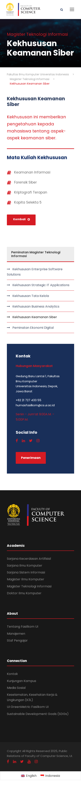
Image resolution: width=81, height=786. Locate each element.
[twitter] (30, 440)
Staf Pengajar (17, 640)
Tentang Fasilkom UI (22, 626)
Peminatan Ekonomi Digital (33, 327)
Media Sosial (16, 688)
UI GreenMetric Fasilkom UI (28, 707)
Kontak (12, 674)
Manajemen (16, 633)
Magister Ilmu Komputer (25, 579)
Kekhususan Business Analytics (35, 306)
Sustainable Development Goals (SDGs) (38, 714)
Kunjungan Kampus (21, 681)
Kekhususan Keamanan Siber (34, 317)
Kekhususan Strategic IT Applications (40, 285)
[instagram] (38, 440)
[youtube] (29, 761)
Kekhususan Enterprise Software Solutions (35, 272)
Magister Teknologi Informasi (29, 586)
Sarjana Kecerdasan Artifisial (29, 558)
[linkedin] (23, 440)
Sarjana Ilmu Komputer (24, 565)
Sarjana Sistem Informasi (26, 572)
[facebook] (17, 440)
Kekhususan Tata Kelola (30, 296)
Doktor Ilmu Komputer (24, 593)
